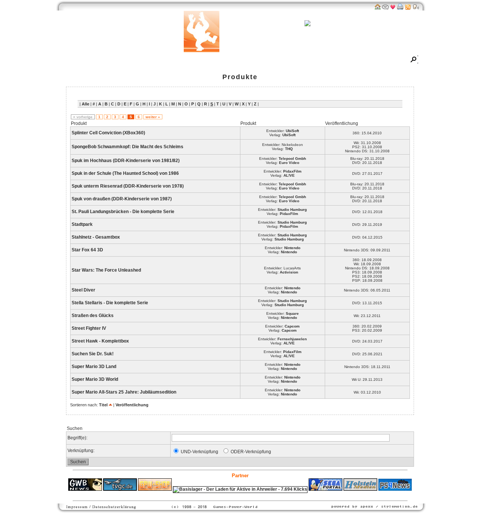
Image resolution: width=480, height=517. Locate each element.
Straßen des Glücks (93, 315)
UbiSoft (292, 131)
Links (243, 60)
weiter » (153, 117)
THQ (289, 149)
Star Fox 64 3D (87, 249)
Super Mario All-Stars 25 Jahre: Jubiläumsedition (124, 392)
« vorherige (83, 117)
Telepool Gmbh (292, 158)
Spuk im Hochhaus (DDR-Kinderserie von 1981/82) (126, 160)
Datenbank (152, 60)
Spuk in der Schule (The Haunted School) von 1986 (125, 173)
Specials (218, 60)
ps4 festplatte (203, 495)
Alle (85, 104)
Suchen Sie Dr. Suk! (93, 353)
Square (292, 313)
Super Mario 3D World (95, 379)
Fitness (227, 495)
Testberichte (186, 60)
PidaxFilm (292, 171)
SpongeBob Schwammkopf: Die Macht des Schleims (127, 146)
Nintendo (292, 248)
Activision (289, 272)
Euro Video (289, 163)
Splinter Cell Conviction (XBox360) (108, 132)
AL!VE (289, 175)
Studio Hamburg (292, 209)
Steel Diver (83, 290)
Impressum (348, 60)
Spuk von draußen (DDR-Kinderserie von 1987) (122, 198)
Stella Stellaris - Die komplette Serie (110, 302)
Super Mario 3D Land (94, 366)
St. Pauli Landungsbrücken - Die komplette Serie (123, 211)
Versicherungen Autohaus (263, 495)
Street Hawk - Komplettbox (100, 341)
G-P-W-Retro (312, 60)
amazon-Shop (274, 60)
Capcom (292, 326)
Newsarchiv (95, 60)
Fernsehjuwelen (292, 339)
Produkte (240, 77)
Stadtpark (82, 224)
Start (68, 60)
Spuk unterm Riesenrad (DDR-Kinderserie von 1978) (128, 186)
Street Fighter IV (89, 328)
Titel (103, 405)
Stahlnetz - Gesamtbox (96, 237)
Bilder (124, 60)
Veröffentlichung (132, 405)
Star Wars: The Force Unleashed (106, 270)
